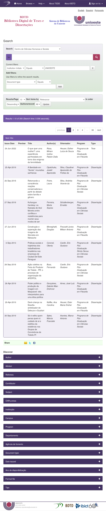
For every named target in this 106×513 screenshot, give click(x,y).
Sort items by (32, 99)
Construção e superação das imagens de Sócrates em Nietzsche (34, 232)
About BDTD (69, 3)
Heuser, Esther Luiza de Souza (67, 150)
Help (41, 3)
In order (89, 99)
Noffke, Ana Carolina (52, 303)
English (81, 10)
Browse (29, 3)
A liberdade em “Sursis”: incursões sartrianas (36, 170)
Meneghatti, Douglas (52, 228)
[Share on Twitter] (30, 343)
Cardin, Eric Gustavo (65, 244)
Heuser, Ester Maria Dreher (66, 303)
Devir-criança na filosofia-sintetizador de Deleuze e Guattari (36, 306)
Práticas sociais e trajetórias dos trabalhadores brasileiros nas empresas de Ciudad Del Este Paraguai (35, 251)
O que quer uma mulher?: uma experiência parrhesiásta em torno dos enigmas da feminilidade (36, 155)
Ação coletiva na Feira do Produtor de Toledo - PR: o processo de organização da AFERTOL (35, 271)
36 (93, 130)
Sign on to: (96, 3)
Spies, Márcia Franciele (51, 318)
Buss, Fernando (51, 266)
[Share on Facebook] (35, 343)
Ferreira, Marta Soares (50, 205)
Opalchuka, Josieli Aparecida (52, 170)
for (9, 57)
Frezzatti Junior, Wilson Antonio (67, 228)
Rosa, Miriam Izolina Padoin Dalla (52, 152)
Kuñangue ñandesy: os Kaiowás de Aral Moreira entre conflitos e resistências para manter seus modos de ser (35, 212)
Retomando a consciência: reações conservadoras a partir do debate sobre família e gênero (35, 189)
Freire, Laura (49, 182)
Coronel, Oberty (50, 244)
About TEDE (54, 3)
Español (89, 10)
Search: (9, 48)
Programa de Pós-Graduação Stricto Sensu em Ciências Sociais (83, 249)
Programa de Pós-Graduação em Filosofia (82, 152)
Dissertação (96, 167)
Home (19, 3)
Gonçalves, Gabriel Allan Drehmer (52, 286)
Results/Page (12, 99)
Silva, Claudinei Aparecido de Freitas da (67, 170)
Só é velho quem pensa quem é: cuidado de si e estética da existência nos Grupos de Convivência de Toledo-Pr (35, 325)
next (99, 130)
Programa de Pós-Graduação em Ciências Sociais (82, 186)
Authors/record (27, 103)
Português (99, 10)
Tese (93, 148)
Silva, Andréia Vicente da (66, 182)
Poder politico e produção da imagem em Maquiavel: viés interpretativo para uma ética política (36, 290)
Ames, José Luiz (67, 283)
